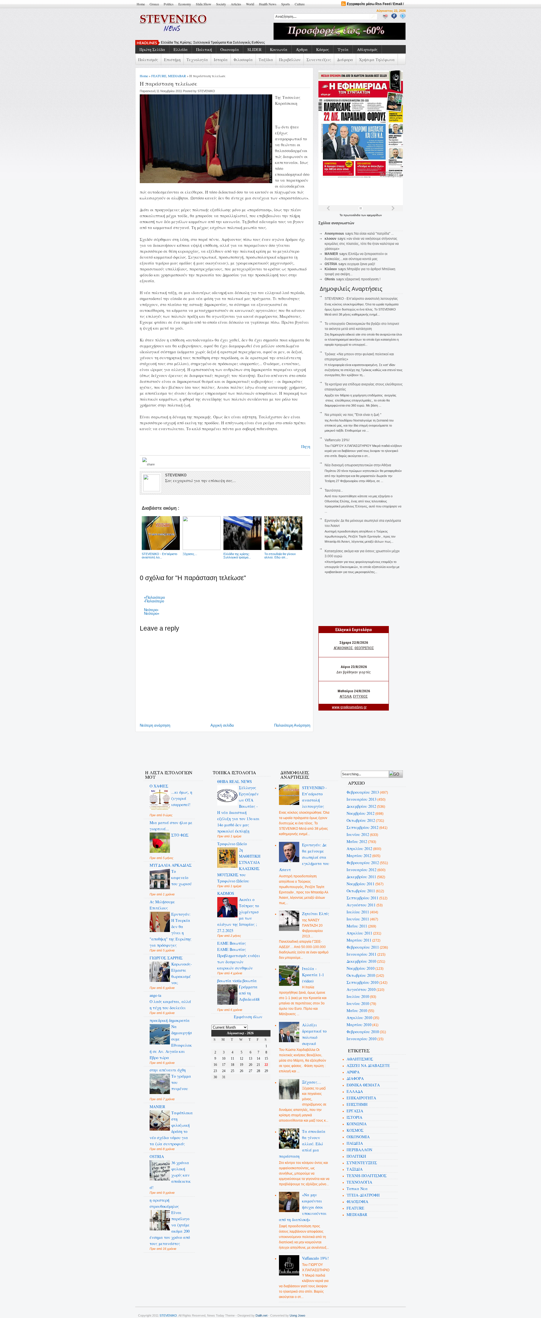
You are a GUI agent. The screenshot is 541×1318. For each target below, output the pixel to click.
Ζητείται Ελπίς (315, 913)
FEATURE (158, 76)
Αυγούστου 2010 (361, 989)
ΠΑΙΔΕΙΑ (355, 1143)
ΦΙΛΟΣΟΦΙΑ (357, 1201)
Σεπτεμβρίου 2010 (362, 982)
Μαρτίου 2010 (359, 1024)
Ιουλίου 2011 (358, 912)
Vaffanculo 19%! (337, 440)
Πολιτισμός (148, 59)
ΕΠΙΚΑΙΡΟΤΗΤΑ (361, 1097)
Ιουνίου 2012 (358, 834)
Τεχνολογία (197, 59)
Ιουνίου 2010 (358, 1003)
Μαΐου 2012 (357, 841)
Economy (184, 4)
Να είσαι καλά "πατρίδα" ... (374, 234)
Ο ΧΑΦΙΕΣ (159, 786)
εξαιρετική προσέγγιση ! (362, 279)
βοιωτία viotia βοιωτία (237, 980)
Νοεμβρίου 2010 (360, 968)
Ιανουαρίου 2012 (361, 869)
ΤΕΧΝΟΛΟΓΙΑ (359, 1182)
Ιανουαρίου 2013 (361, 799)
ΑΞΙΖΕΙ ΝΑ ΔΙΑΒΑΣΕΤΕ (368, 1065)
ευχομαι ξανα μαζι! (361, 264)
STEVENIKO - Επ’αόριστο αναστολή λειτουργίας (361, 299)
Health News (267, 4)
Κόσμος (322, 49)
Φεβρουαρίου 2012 (363, 862)
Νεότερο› (151, 610)
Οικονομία (229, 49)
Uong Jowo (297, 1315)
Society (221, 4)
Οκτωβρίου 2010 (361, 975)
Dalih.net (261, 1315)
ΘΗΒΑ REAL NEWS (234, 781)
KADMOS (225, 893)
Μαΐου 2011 (357, 926)
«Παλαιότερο (154, 597)
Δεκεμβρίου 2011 (361, 876)
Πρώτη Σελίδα (152, 49)
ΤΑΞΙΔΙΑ (355, 1169)
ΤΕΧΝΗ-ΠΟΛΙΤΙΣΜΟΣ (367, 1175)
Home (141, 4)
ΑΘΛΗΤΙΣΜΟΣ (360, 1059)
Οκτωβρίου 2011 (361, 890)
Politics (169, 4)
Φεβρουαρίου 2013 (363, 792)
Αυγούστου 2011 (361, 904)
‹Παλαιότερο (154, 601)
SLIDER (254, 49)
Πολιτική (204, 49)
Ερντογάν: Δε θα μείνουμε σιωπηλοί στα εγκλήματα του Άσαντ (304, 857)
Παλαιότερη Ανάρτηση (292, 725)
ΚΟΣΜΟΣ (355, 1130)
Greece (154, 4)
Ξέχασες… (311, 1082)
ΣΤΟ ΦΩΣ (180, 835)
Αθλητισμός (367, 49)
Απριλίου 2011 (359, 933)
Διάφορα (345, 59)
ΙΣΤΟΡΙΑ (354, 1117)
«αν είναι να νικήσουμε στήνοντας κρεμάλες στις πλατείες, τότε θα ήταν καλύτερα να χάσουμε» (362, 244)
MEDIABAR (177, 76)
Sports (285, 4)
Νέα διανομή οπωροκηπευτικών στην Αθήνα (358, 465)
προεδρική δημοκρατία (170, 1020)
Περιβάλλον (290, 59)
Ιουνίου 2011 (358, 919)
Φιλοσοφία (243, 59)
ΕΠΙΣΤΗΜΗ (357, 1104)
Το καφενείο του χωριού (181, 877)
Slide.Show (203, 4)
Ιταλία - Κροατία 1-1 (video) (313, 975)
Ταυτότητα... (334, 490)
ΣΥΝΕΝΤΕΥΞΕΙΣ (362, 1162)
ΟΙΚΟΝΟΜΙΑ (358, 1136)
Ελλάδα (181, 49)
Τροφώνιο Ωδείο (232, 843)
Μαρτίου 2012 (359, 855)
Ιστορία (221, 59)
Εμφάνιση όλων (248, 1016)
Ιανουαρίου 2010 (361, 1038)
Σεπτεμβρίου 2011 (362, 897)
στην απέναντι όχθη (168, 1070)
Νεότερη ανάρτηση (155, 725)
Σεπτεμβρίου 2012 (362, 827)
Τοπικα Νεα (357, 1188)
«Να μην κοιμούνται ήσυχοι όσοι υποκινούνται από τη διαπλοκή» (303, 1207)
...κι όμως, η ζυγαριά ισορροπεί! (181, 798)
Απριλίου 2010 (359, 1017)
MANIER (157, 1106)
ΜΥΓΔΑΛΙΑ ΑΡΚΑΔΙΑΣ (171, 865)
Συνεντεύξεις (319, 59)
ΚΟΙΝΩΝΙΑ (357, 1123)
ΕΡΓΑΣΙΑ (355, 1110)
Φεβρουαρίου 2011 (363, 947)
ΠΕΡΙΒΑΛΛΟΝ (359, 1149)
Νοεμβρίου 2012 (360, 813)
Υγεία (343, 49)
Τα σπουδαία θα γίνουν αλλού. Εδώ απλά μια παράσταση (302, 1144)
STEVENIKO (168, 1315)
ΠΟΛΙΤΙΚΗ (356, 1156)
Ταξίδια (266, 59)
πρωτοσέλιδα (352, 215)
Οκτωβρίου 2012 (361, 820)
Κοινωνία (278, 49)
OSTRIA (157, 1156)
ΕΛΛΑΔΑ (355, 1091)
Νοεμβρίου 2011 (360, 883)
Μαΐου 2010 (357, 1010)
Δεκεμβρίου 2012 (361, 806)
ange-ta (155, 995)
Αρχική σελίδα (222, 725)
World (250, 4)
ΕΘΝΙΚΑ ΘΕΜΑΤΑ (363, 1085)
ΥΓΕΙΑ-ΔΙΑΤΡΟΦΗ (363, 1195)
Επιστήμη (172, 59)
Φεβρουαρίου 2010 (363, 1031)
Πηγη (305, 446)
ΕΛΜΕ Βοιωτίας (231, 943)
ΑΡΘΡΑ (353, 1072)
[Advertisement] (240, 747)
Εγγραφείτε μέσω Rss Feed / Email (374, 4)
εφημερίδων (374, 215)
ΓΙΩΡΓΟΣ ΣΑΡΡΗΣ (166, 957)
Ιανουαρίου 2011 (361, 954)
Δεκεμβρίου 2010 (361, 961)
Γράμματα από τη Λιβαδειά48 (249, 993)
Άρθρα (302, 49)
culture (300, 4)
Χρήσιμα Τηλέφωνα (377, 59)
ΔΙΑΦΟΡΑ (355, 1078)
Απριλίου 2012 (359, 848)
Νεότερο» (151, 613)
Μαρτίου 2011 (359, 940)
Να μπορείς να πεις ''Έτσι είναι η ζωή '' (193, 43)
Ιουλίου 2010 (358, 996)
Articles (236, 4)
